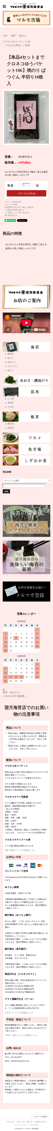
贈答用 (10, 354)
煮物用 (10, 403)
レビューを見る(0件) (13, 202)
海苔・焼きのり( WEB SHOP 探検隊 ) (14, 694)
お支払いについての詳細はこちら (19, 1012)
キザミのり (12, 366)
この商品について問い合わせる (17, 213)
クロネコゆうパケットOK (17, 41)
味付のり (11, 362)
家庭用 (10, 428)
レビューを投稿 (11, 204)
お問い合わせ (11, 1121)
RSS (31, 1125)
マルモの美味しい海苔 (17, 45)
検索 (6, 491)
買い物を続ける (11, 215)
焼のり (22, 35)
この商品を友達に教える (14, 210)
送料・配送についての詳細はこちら (20, 850)
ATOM (36, 1125)
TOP (5, 35)
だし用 (10, 399)
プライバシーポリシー (21, 1125)
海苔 (13, 35)
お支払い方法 (21, 1121)
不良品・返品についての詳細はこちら (21, 1035)
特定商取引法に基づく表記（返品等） (20, 207)
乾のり (10, 370)
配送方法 (29, 1121)
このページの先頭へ (40, 1117)
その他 (10, 407)
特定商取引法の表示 (40, 1121)
